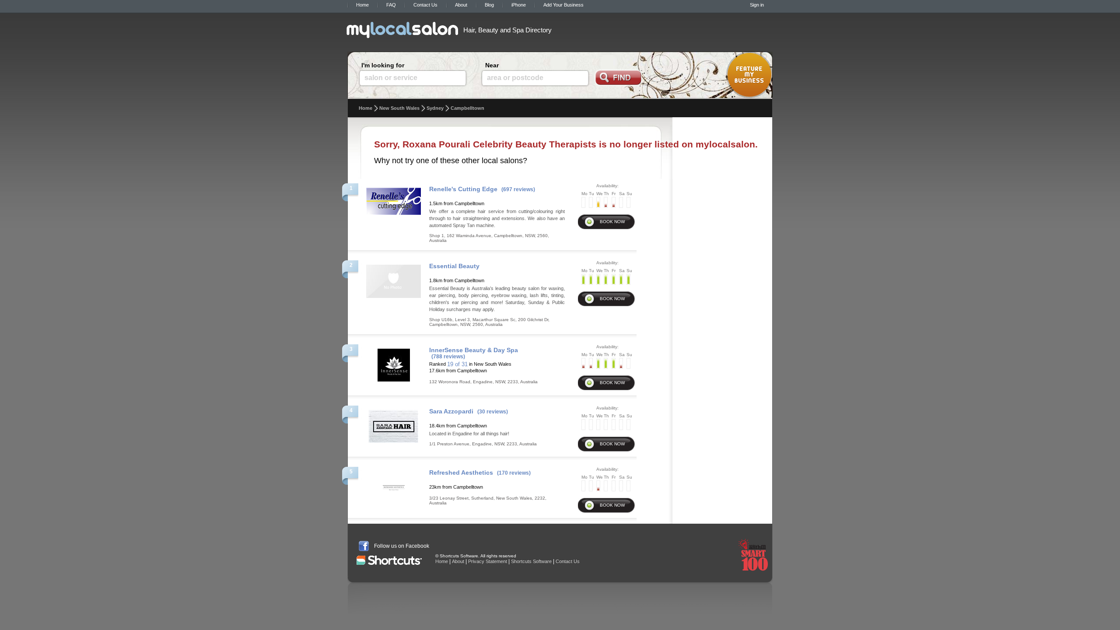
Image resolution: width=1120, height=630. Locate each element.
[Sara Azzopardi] (393, 424)
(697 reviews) (518, 189)
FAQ (391, 4)
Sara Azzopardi (451, 411)
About (461, 4)
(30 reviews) (492, 412)
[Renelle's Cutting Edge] (393, 199)
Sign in (757, 4)
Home (362, 4)
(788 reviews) (448, 357)
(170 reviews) (514, 473)
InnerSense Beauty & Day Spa (473, 350)
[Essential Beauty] (393, 279)
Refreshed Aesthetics (461, 472)
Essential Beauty (454, 266)
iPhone (518, 4)
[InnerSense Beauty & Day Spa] (394, 363)
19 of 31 (457, 364)
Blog (489, 4)
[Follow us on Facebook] (364, 546)
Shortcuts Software (531, 561)
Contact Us (425, 4)
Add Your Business (563, 4)
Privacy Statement (487, 561)
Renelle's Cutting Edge (463, 189)
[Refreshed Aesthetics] (393, 485)
